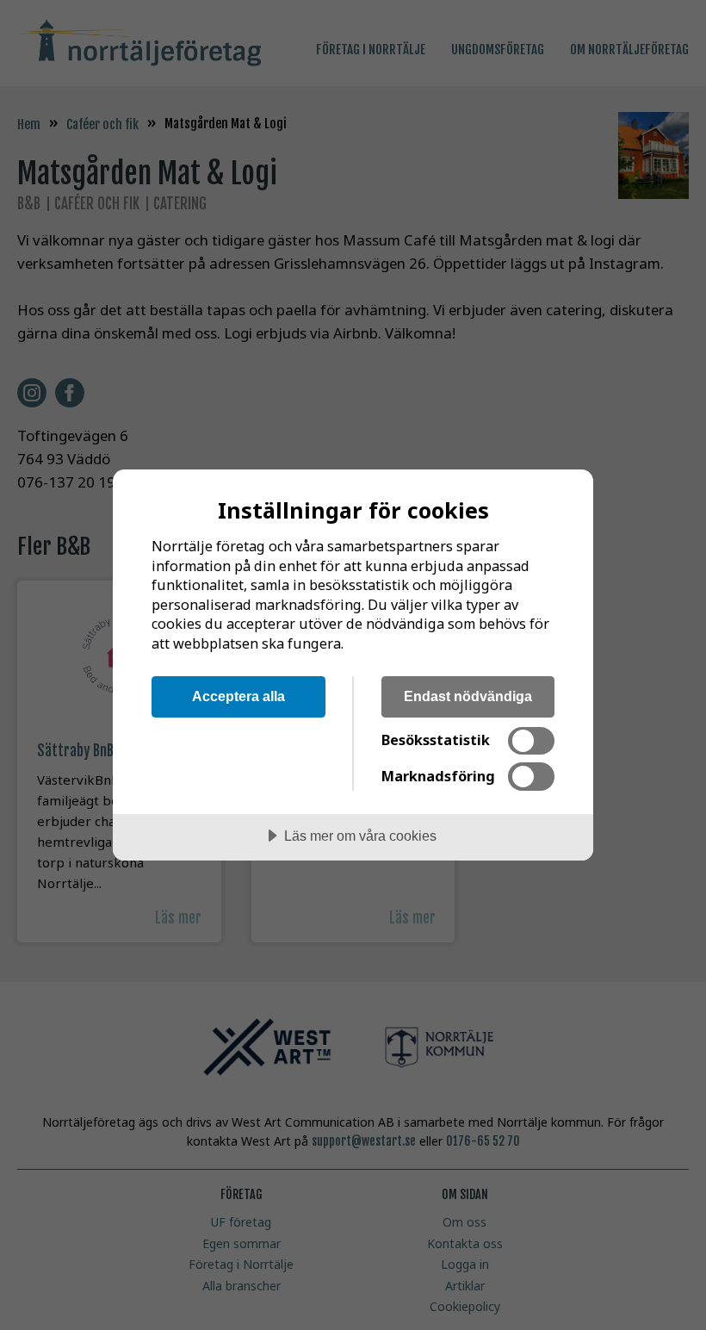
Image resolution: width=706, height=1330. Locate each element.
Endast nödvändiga (468, 696)
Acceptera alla (238, 696)
